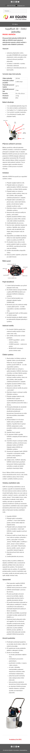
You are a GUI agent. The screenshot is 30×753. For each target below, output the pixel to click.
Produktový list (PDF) (15, 739)
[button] (15, 130)
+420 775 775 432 (11, 5)
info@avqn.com (20, 5)
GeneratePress (23, 750)
